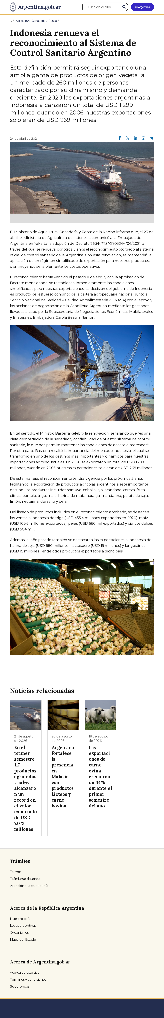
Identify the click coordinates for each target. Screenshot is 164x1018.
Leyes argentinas (23, 925)
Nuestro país (20, 919)
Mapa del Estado (23, 939)
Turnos (15, 872)
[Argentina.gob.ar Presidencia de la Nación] (35, 7)
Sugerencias (19, 986)
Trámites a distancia (25, 879)
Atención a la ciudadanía (29, 886)
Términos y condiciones (28, 979)
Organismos (19, 932)
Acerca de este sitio (25, 972)
